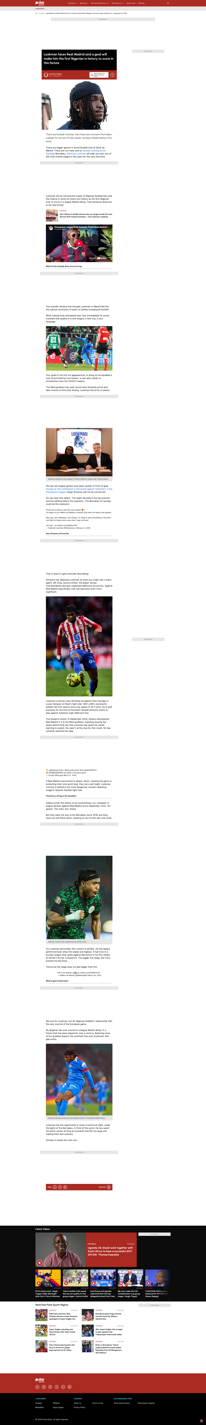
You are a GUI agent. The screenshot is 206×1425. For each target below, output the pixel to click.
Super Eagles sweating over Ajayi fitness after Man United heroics (62, 1332)
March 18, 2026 (94, 975)
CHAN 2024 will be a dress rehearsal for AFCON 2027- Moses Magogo (157, 1294)
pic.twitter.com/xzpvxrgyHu (75, 773)
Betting (82, 3)
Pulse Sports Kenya (122, 1403)
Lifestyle (141, 3)
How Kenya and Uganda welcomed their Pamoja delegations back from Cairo (102, 1294)
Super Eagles (58, 1407)
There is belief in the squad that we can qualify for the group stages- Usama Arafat (75, 1294)
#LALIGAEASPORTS (88, 770)
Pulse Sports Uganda (146, 1403)
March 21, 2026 (70, 775)
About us (77, 1403)
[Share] (112, 75)
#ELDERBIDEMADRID (54, 773)
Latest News (39, 8)
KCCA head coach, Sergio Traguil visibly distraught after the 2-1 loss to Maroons (47, 1294)
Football (71, 3)
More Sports (116, 3)
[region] (103, 1284)
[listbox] (103, 1284)
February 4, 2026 (83, 528)
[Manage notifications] (201, 1421)
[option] (48, 1285)
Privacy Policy (79, 1407)
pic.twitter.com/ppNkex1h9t (66, 525)
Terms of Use (97, 1403)
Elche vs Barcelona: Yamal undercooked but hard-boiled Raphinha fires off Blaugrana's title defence (108, 1349)
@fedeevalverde (56, 770)
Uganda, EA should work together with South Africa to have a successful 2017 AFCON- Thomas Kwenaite (110, 1251)
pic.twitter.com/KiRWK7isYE (88, 973)
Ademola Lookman (76, 153)
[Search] (168, 3)
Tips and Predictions (98, 3)
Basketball (39, 1407)
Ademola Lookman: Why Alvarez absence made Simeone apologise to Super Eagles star (63, 1316)
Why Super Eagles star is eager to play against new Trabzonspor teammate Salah (109, 1332)
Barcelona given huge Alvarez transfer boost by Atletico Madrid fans (108, 1316)
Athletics (56, 1403)
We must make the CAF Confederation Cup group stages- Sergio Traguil (129, 1294)
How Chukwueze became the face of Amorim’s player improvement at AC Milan (62, 1347)
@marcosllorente (71, 770)
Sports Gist (131, 3)
